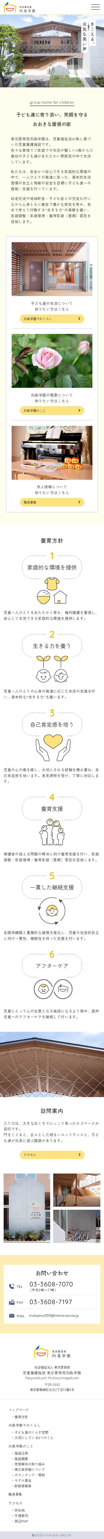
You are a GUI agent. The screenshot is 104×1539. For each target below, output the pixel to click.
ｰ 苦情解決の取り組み (28, 1464)
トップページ (18, 1409)
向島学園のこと (35, 410)
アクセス (29, 1154)
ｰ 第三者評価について (28, 1469)
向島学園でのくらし (38, 318)
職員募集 (30, 502)
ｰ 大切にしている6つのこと (33, 1438)
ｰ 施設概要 (20, 1459)
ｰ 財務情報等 (21, 1486)
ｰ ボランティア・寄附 (28, 1475)
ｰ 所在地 (18, 1510)
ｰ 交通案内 (20, 1516)
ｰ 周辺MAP (20, 1521)
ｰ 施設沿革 (20, 1453)
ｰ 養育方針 (20, 1417)
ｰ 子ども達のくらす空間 (30, 1432)
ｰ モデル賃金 (21, 1480)
